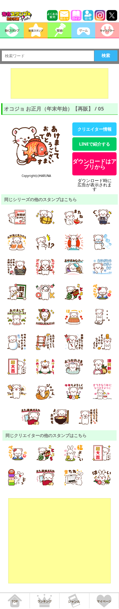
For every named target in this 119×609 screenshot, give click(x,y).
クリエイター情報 (95, 129)
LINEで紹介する (94, 144)
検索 (106, 55)
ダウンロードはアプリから (95, 163)
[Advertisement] (59, 83)
